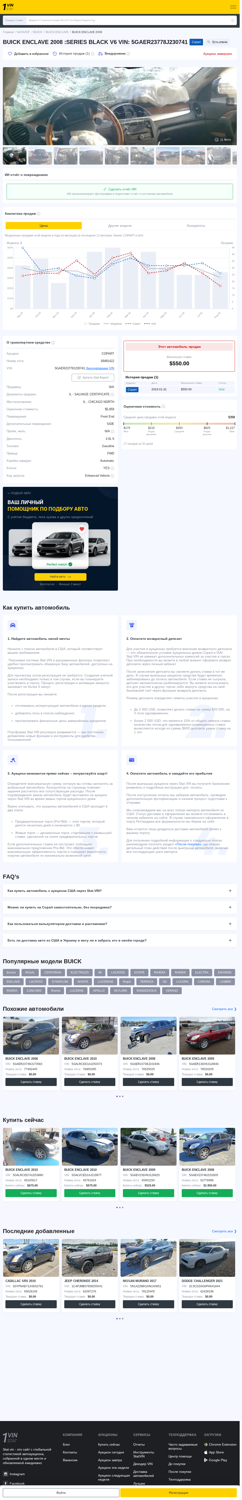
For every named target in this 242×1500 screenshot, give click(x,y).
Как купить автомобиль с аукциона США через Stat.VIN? (55, 891)
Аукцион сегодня (111, 1452)
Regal (127, 981)
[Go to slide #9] (219, 156)
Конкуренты (196, 225)
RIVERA (12, 990)
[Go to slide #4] (91, 156)
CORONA (204, 981)
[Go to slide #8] (193, 156)
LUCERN (182, 981)
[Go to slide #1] (14, 156)
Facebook (17, 1483)
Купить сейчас (109, 1444)
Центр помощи (180, 1456)
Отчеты (139, 1444)
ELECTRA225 (80, 972)
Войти (61, 1493)
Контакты (70, 1452)
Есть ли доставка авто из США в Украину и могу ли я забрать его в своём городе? (77, 940)
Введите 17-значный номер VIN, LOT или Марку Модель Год (62, 20)
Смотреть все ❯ (224, 1009)
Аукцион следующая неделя (114, 1477)
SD (165, 981)
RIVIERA (159, 972)
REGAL (30, 972)
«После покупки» (188, 844)
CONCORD (34, 990)
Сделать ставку (31, 1082)
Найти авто (57, 576)
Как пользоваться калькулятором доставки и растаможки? (57, 924)
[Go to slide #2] (40, 156)
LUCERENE (105, 981)
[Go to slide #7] (168, 156)
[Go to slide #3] (66, 156)
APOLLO (98, 990)
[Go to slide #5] (117, 156)
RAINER (180, 972)
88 (100, 972)
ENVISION (224, 972)
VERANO (172, 990)
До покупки (177, 1464)
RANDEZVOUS (146, 990)
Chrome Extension (223, 1444)
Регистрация (178, 1493)
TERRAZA (146, 981)
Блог (66, 1444)
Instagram (17, 1474)
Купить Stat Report (95, 377)
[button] (14, 20)
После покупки (180, 1472)
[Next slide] (230, 102)
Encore (11, 972)
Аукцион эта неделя (113, 1467)
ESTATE (139, 972)
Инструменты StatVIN (143, 1454)
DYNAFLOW (60, 981)
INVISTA (83, 981)
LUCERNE (77, 990)
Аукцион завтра (110, 1460)
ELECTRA (201, 972)
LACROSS (118, 972)
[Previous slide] (9, 102)
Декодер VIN (143, 1464)
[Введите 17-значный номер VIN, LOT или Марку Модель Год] (232, 20)
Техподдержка (180, 1479)
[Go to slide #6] (142, 156)
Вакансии (70, 1460)
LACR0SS (36, 981)
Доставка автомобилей (143, 1474)
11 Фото (225, 139)
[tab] (117, 1096)
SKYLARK (120, 990)
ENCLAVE (13, 981)
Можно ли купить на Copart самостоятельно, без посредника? (60, 907)
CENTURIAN (52, 972)
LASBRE (225, 981)
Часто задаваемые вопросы (183, 1446)
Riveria (55, 990)
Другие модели (120, 225)
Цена (44, 225)
